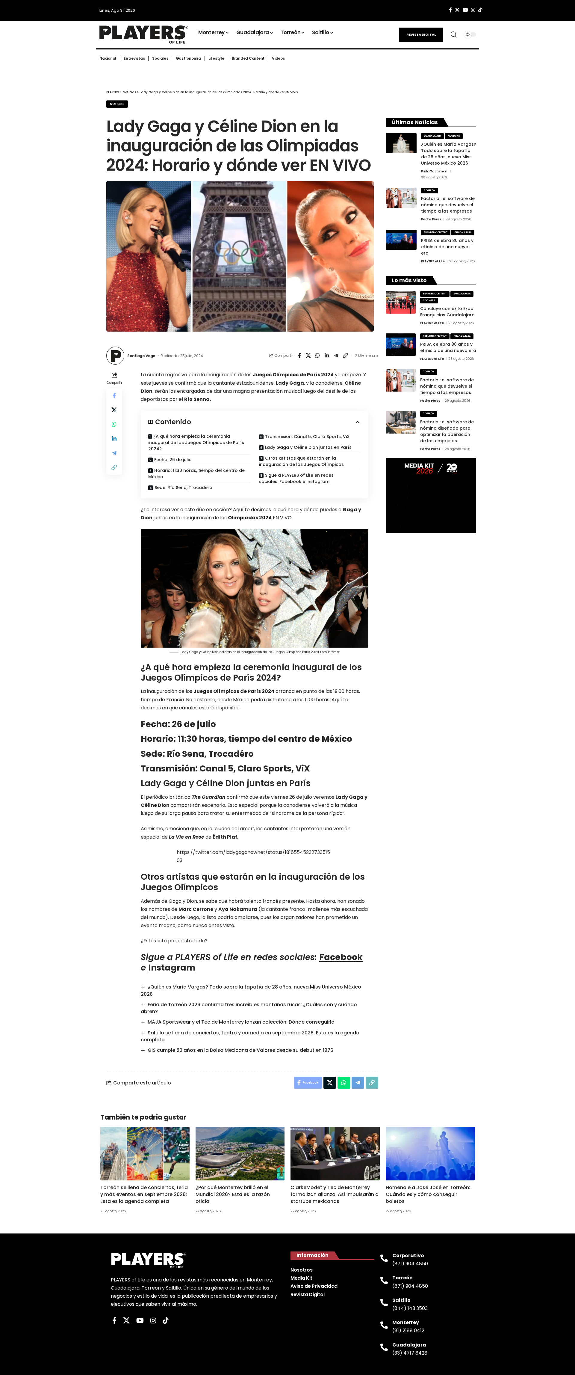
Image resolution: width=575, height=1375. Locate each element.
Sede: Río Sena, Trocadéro (183, 488)
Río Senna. (197, 399)
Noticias (117, 104)
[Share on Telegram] (336, 355)
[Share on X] (308, 355)
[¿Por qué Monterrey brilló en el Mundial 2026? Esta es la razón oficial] (240, 1153)
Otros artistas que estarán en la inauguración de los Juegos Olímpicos (301, 461)
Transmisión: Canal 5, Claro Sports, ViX (307, 437)
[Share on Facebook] (299, 355)
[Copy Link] (345, 355)
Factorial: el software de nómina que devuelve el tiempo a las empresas (448, 204)
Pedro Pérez (431, 219)
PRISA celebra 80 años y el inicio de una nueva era (447, 246)
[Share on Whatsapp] (318, 355)
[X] (457, 10)
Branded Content (436, 232)
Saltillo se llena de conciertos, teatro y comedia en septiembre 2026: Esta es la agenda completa (250, 1036)
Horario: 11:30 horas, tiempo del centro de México (196, 473)
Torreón (429, 190)
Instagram (172, 968)
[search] (454, 34)
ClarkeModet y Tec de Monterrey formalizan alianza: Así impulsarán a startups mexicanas (334, 1194)
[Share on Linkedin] (327, 355)
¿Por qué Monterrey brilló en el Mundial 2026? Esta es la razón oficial (233, 1194)
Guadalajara (432, 136)
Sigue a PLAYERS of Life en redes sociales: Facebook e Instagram (296, 478)
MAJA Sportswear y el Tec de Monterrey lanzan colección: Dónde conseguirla (241, 1022)
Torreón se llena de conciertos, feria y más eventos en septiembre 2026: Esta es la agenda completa (144, 1194)
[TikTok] (480, 10)
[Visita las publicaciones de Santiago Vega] (115, 356)
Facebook (341, 957)
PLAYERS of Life (433, 261)
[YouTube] (465, 10)
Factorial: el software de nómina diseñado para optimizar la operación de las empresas (447, 431)
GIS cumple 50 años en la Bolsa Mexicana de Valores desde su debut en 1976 (240, 1050)
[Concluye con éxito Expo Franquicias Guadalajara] (401, 302)
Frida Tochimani (434, 171)
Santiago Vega (141, 355)
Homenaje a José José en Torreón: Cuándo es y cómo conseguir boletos (428, 1194)
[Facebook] (450, 10)
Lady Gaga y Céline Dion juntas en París (308, 447)
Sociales (429, 300)
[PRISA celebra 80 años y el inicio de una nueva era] (401, 240)
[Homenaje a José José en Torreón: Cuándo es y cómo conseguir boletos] (430, 1153)
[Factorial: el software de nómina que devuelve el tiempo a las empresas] (401, 198)
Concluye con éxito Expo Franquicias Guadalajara (447, 312)
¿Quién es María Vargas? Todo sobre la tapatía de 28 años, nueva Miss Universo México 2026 (448, 153)
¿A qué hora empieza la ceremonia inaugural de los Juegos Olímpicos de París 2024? (196, 442)
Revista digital (421, 34)
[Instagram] (473, 10)
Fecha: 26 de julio (173, 460)
